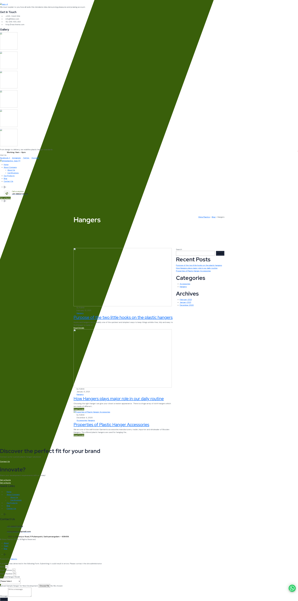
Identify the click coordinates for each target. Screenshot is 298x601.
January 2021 (185, 302)
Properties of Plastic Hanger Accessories (111, 424)
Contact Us (8, 181)
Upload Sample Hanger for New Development (19, 586)
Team (6, 546)
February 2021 (186, 299)
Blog (5, 178)
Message (4, 596)
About (6, 543)
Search (179, 249)
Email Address (6, 570)
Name (2, 566)
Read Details (79, 328)
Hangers (80, 313)
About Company (10, 167)
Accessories (82, 420)
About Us (11, 170)
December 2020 (187, 305)
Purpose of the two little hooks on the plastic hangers (123, 317)
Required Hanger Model (10, 577)
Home (6, 164)
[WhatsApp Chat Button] (292, 588)
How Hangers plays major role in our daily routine (119, 398)
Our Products (9, 176)
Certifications (13, 173)
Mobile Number (6, 573)
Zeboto (14, 559)
